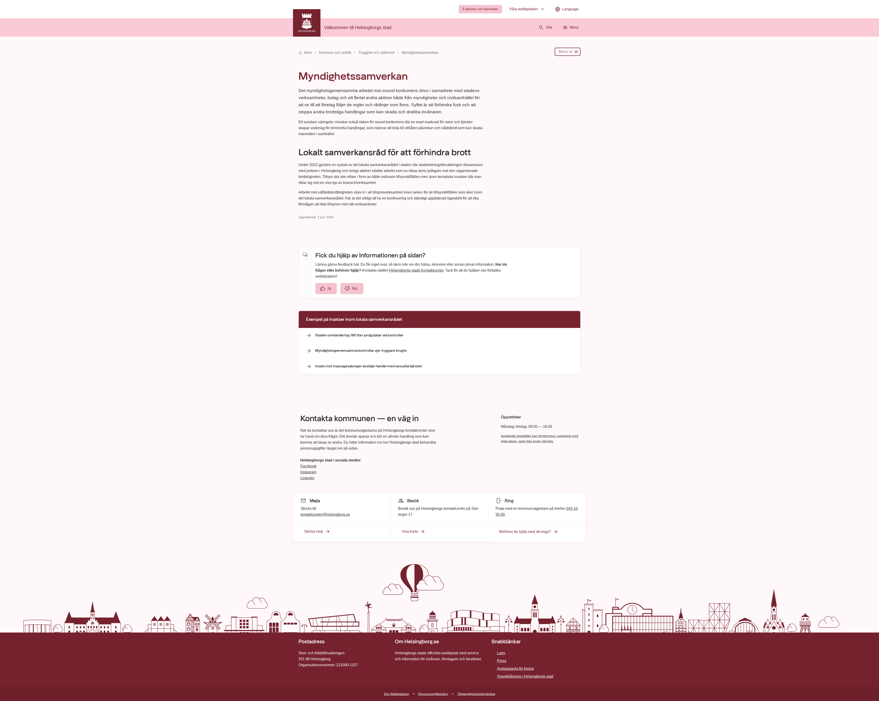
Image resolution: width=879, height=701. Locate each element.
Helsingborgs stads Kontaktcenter (416, 270)
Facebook (308, 466)
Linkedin (307, 478)
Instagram (308, 472)
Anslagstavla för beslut (515, 669)
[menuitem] (480, 9)
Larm (501, 653)
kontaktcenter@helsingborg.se (325, 514)
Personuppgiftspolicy (433, 694)
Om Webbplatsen (396, 694)
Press (501, 661)
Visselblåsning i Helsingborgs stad (525, 676)
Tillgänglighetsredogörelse (476, 694)
